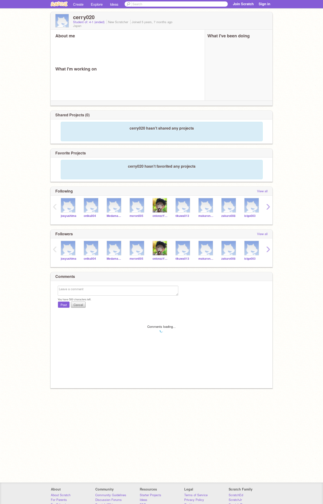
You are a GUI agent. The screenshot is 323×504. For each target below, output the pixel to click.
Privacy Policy (194, 499)
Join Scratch (243, 3)
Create (78, 4)
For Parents (59, 499)
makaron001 (206, 216)
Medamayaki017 (114, 216)
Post (64, 304)
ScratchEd (236, 495)
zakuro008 (228, 216)
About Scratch (60, 495)
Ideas (114, 4)
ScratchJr (235, 499)
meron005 (136, 216)
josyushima (68, 216)
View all (262, 191)
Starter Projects (150, 495)
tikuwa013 (182, 216)
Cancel (78, 304)
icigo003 (250, 216)
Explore (97, 4)
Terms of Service (196, 495)
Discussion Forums (108, 499)
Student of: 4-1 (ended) (89, 22)
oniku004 (90, 216)
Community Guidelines (110, 495)
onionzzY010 (160, 216)
